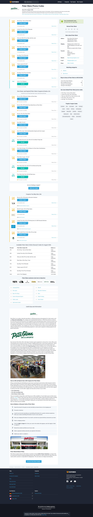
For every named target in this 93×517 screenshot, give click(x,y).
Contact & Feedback (13, 476)
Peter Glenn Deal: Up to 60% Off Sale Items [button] (26, 174)
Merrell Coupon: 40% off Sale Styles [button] (24, 209)
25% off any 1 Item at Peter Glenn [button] (24, 20)
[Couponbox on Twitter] (71, 481)
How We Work (12, 487)
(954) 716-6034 (70, 63)
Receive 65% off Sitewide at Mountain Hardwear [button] (27, 197)
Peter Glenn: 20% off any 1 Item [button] (23, 46)
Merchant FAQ (12, 484)
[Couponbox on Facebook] (67, 481)
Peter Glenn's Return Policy (63, 14)
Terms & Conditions (69, 487)
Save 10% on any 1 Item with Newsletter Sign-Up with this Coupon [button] (31, 131)
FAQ (10, 478)
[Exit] (68, 514)
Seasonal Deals (38, 493)
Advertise (37, 473)
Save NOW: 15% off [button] (21, 122)
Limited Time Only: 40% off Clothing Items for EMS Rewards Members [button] (32, 220)
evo (18, 398)
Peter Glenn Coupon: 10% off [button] (23, 157)
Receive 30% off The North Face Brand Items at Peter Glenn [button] (29, 105)
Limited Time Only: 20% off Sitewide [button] (24, 29)
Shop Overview (12, 481)
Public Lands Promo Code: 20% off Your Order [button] (26, 232)
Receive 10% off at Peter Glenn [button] (23, 113)
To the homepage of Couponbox (15, 2)
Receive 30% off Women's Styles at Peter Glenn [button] (27, 96)
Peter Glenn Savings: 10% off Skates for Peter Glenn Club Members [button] (31, 148)
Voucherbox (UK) (15, 496)
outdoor (15, 397)
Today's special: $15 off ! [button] (22, 64)
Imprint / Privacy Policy (70, 486)
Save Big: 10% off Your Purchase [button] (24, 72)
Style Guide (37, 476)
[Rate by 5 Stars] (77, 29)
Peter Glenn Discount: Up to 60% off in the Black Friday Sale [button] (29, 139)
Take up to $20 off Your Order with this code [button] (26, 38)
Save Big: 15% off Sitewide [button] (22, 55)
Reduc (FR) (14, 498)
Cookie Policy (78, 486)
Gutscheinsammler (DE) (17, 493)
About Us (11, 473)
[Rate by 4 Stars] (74, 29)
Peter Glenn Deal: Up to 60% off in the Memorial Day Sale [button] (29, 165)
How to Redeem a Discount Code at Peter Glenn (51, 14)
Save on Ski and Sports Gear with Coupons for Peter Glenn (32, 14)
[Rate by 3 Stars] (72, 29)
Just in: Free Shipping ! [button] (22, 81)
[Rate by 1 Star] (66, 29)
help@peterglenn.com (72, 60)
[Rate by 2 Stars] (69, 29)
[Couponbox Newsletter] (75, 481)
